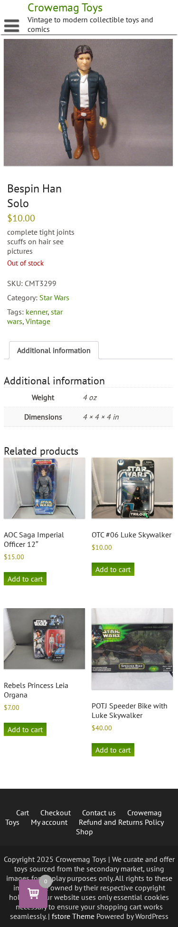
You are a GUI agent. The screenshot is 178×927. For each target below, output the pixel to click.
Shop (84, 831)
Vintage (38, 321)
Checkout (55, 812)
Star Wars (54, 297)
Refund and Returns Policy (121, 822)
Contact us (99, 812)
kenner (36, 311)
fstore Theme (74, 916)
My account (49, 822)
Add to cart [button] (25, 578)
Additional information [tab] (54, 350)
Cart (22, 812)
